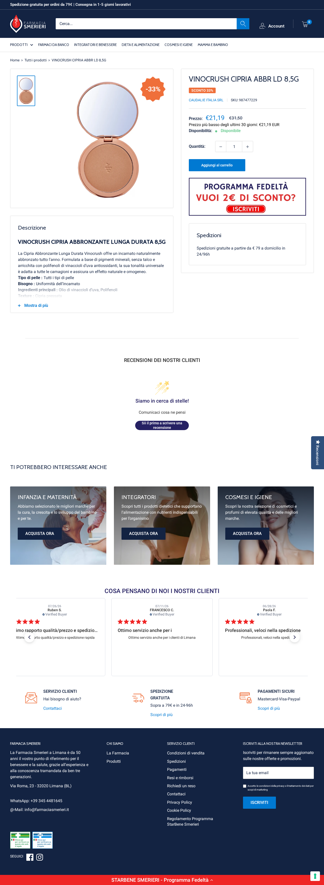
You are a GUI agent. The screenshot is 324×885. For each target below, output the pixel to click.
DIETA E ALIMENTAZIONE (140, 44)
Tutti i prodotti (36, 60)
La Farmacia (118, 753)
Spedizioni (176, 761)
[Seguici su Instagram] (39, 858)
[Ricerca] (243, 23)
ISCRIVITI (259, 802)
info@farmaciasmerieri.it (47, 809)
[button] (162, 880)
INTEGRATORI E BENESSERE (95, 44)
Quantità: (197, 146)
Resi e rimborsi (180, 777)
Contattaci (52, 708)
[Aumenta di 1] (247, 146)
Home (14, 60)
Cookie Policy (179, 810)
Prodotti (114, 761)
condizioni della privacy (272, 785)
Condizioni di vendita (186, 753)
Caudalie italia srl (206, 100)
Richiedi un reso (181, 785)
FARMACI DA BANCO (53, 44)
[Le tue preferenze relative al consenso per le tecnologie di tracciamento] (315, 876)
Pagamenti (177, 769)
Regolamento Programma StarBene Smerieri (190, 821)
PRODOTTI (19, 44)
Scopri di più (161, 714)
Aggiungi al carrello (217, 165)
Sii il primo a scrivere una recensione (162, 425)
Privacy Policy (179, 802)
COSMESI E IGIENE (179, 44)
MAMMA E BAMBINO (213, 44)
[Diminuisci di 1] (220, 146)
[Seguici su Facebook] (29, 858)
